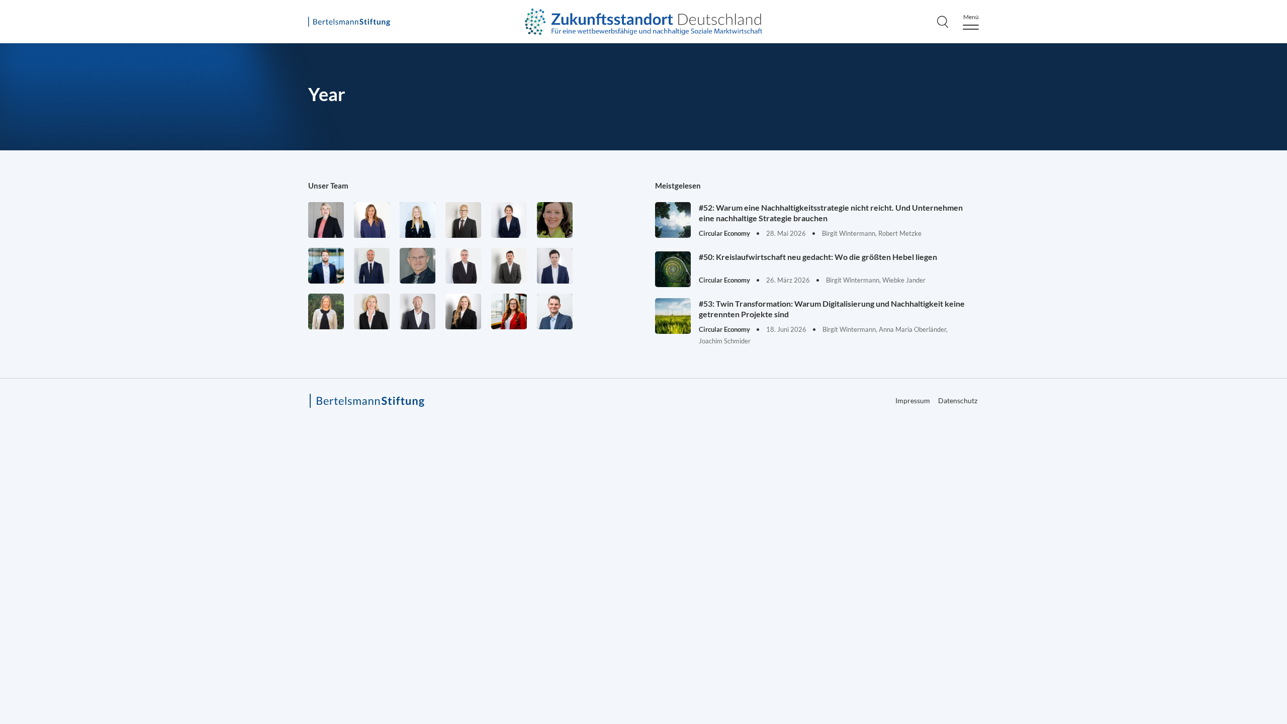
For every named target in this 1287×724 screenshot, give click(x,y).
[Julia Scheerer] (326, 311)
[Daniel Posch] (509, 266)
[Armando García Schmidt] (463, 220)
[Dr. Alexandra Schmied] (372, 311)
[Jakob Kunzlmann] (326, 266)
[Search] (943, 22)
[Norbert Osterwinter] (417, 266)
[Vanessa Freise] (417, 220)
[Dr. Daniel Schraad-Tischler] (417, 311)
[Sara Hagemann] (509, 220)
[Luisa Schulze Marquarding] (463, 311)
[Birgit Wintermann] (509, 311)
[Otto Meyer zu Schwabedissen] (372, 266)
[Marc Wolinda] (555, 311)
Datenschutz (957, 400)
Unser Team (328, 185)
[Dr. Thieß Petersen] (463, 266)
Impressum (1227, 355)
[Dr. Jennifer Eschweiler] (372, 220)
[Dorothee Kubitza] (555, 220)
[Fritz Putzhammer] (555, 266)
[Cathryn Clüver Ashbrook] (326, 220)
